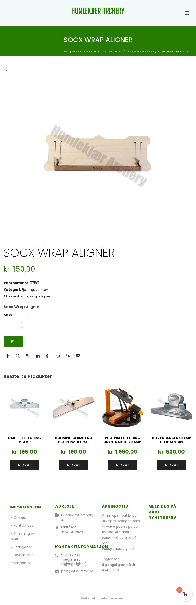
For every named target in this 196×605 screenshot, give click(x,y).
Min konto (22, 562)
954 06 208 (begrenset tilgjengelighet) (74, 559)
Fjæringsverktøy (140, 51)
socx (24, 296)
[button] (6, 69)
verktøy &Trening (87, 51)
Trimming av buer (23, 536)
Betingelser (23, 547)
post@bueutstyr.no (77, 571)
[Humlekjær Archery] (98, 11)
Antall (9, 314)
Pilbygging (114, 51)
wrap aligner (40, 296)
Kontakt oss (23, 525)
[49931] (13, 341)
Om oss (20, 517)
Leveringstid (23, 555)
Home (64, 51)
